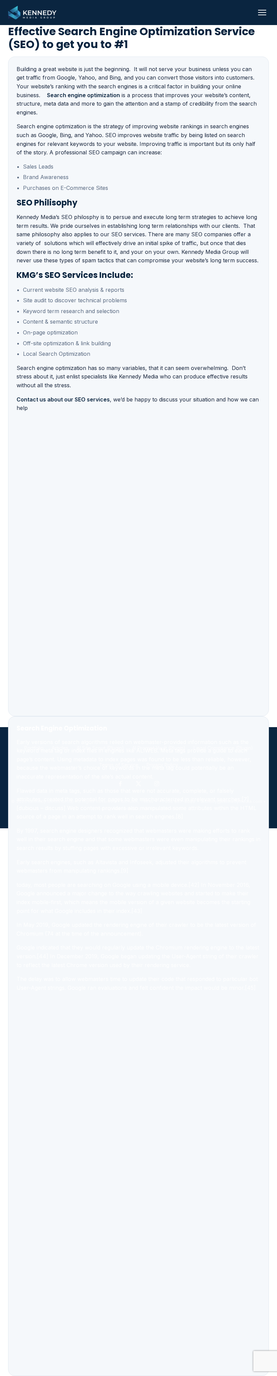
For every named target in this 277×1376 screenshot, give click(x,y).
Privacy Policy (162, 765)
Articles (60, 748)
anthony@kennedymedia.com (231, 801)
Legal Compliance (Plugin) (223, 748)
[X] (138, 783)
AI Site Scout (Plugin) (100, 748)
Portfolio (34, 748)
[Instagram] (156, 783)
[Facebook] (120, 783)
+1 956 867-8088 (177, 801)
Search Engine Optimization (62, 728)
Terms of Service (118, 765)
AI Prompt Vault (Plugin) (158, 748)
